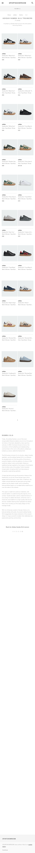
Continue (5, 850)
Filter (18, 8)
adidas (15, 14)
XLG (26, 14)
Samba (21, 14)
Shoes (9, 14)
